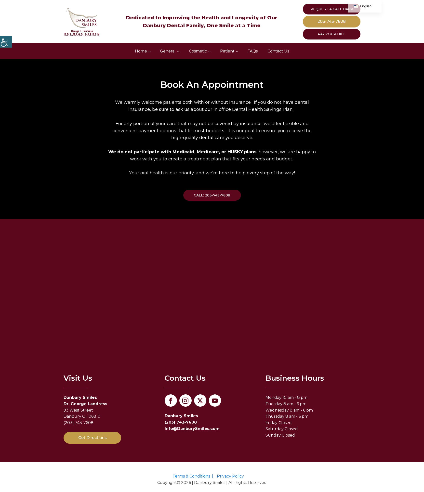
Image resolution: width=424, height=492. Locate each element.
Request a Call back (331, 9)
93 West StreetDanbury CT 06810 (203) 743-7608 (85, 410)
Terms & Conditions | (192, 476)
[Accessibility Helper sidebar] (6, 42)
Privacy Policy (230, 476)
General (168, 51)
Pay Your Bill (331, 34)
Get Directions (92, 437)
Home (141, 51)
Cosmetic (198, 51)
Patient (227, 51)
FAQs (253, 51)
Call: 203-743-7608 (212, 195)
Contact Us (278, 51)
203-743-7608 (332, 21)
